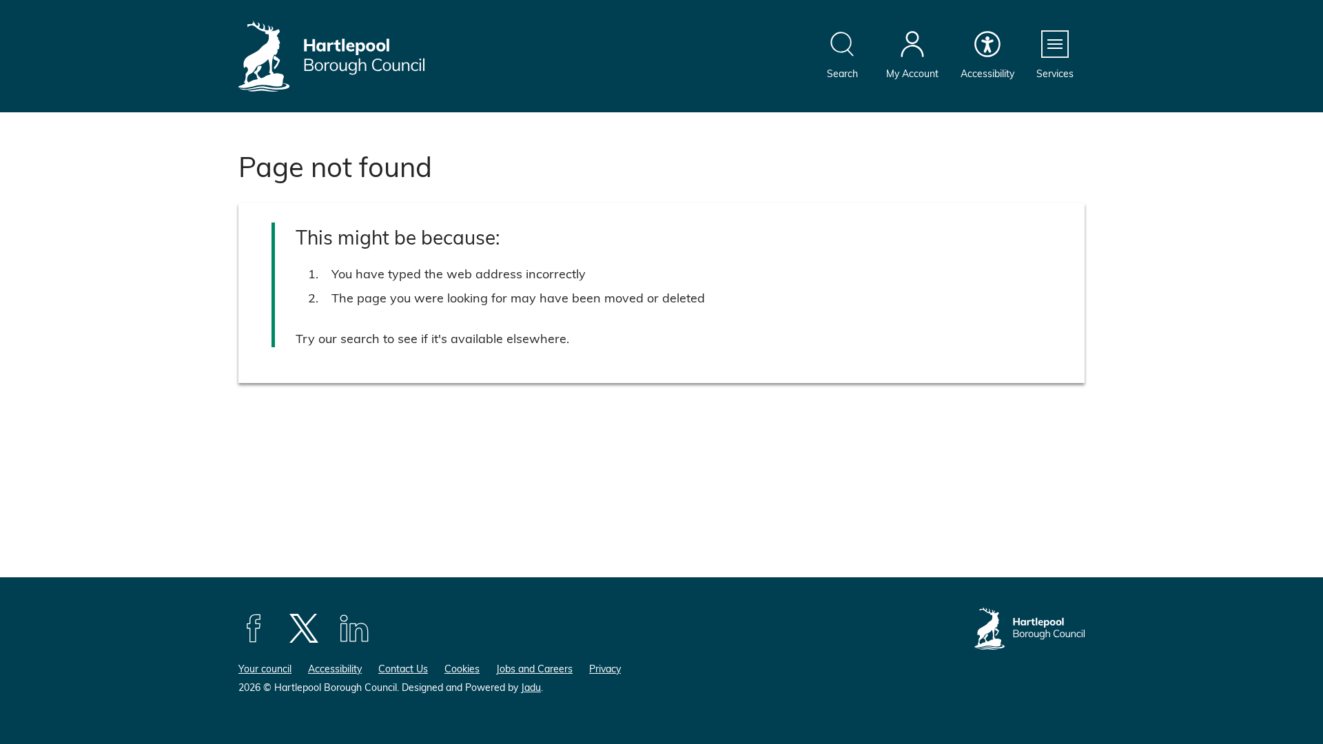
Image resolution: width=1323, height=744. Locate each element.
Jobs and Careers (534, 668)
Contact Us (403, 668)
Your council (264, 668)
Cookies (462, 668)
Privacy (605, 668)
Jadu (531, 687)
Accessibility (335, 668)
